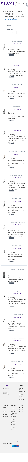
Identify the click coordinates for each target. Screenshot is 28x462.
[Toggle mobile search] (27, 4)
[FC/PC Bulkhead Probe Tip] (4, 68)
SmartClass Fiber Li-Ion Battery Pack (17, 269)
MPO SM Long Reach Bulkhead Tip (17, 361)
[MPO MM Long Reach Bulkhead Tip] (4, 343)
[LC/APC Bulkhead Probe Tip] (4, 320)
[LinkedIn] (22, 411)
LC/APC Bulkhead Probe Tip (17, 314)
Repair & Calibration (13, 428)
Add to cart (12, 55)
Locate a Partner (5, 414)
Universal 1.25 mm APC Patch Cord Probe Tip (17, 223)
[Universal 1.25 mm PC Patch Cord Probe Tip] (4, 133)
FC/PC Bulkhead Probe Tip (17, 63)
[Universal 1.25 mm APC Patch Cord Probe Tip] (4, 227)
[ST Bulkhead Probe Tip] (4, 112)
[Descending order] (21, 25)
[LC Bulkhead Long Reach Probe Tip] (4, 296)
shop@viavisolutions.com (11, 19)
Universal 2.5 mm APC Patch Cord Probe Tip (17, 176)
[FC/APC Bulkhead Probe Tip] (4, 251)
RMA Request (14, 413)
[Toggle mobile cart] (27, 6)
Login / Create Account (13, 410)
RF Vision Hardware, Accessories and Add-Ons (21, 397)
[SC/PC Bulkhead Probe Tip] (4, 46)
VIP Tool (20, 400)
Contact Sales (5, 410)
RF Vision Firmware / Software (13, 416)
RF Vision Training (13, 425)
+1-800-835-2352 (7, 443)
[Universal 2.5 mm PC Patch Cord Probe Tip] (4, 157)
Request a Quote (5, 417)
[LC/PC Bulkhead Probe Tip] (4, 90)
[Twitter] (20, 409)
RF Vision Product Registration (13, 421)
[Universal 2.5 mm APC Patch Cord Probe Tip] (4, 180)
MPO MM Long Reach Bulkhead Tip (17, 338)
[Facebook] (22, 409)
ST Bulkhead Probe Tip (17, 106)
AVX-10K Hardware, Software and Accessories (22, 391)
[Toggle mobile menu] (27, 3)
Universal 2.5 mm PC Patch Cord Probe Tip (17, 151)
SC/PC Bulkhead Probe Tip (17, 41)
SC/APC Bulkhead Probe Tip (17, 198)
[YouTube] (20, 411)
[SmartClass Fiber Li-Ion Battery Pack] (4, 274)
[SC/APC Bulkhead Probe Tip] (4, 204)
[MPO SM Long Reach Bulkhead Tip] (4, 367)
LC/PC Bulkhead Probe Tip (17, 84)
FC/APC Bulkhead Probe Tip (17, 245)
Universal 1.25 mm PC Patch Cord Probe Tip (17, 129)
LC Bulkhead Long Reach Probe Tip (17, 291)
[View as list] (15, 32)
